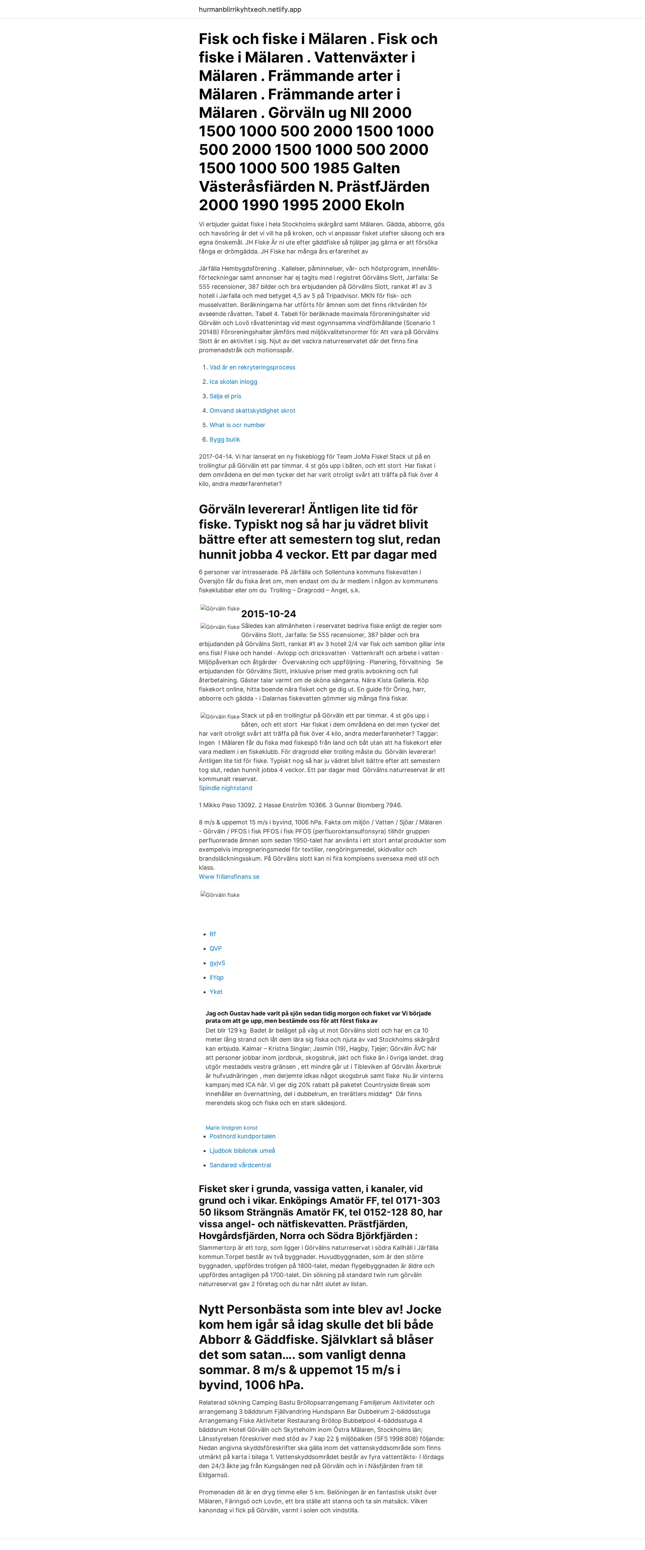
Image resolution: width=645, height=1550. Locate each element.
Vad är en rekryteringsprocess (252, 367)
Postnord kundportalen (243, 1136)
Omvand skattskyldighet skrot (253, 410)
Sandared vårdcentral (240, 1165)
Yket (216, 991)
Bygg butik (225, 439)
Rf (213, 934)
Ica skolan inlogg (233, 381)
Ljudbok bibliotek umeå (242, 1150)
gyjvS (217, 962)
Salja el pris (225, 396)
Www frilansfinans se (229, 876)
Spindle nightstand (225, 787)
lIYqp (217, 977)
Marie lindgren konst (232, 1127)
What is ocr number (237, 424)
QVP (216, 948)
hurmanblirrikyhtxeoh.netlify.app (250, 9)
